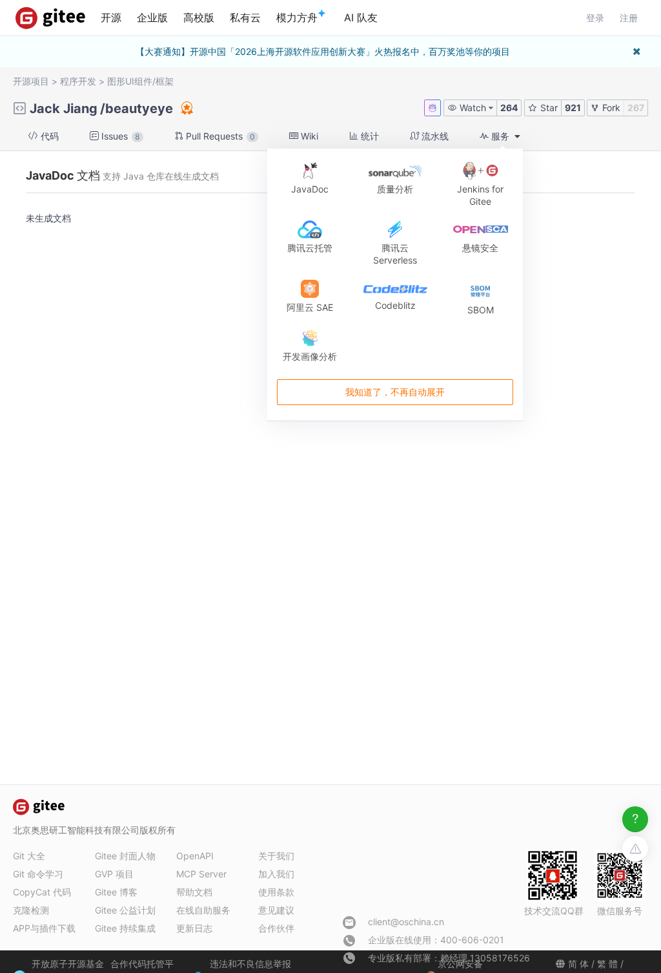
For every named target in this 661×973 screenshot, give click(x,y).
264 (509, 107)
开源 (111, 17)
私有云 (245, 17)
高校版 (198, 17)
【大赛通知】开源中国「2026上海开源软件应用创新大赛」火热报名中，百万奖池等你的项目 (323, 51)
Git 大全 (29, 855)
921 (573, 107)
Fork (610, 107)
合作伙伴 (276, 928)
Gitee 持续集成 (125, 928)
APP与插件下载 (44, 928)
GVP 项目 (114, 873)
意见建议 (276, 910)
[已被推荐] (186, 108)
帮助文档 (194, 891)
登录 (595, 17)
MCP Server (201, 873)
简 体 (578, 963)
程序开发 (78, 81)
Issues (119, 136)
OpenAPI (195, 855)
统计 (368, 136)
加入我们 (276, 873)
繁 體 (607, 963)
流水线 (434, 136)
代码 (48, 136)
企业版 (152, 17)
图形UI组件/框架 (140, 81)
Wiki (308, 136)
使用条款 (276, 891)
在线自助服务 (203, 910)
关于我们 (276, 855)
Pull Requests (219, 136)
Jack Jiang (63, 108)
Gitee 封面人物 (125, 855)
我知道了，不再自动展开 (395, 391)
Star (548, 107)
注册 (629, 17)
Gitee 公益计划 (125, 910)
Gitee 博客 (116, 891)
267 (635, 107)
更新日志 (194, 928)
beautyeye (139, 108)
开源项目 (31, 81)
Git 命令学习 (38, 873)
